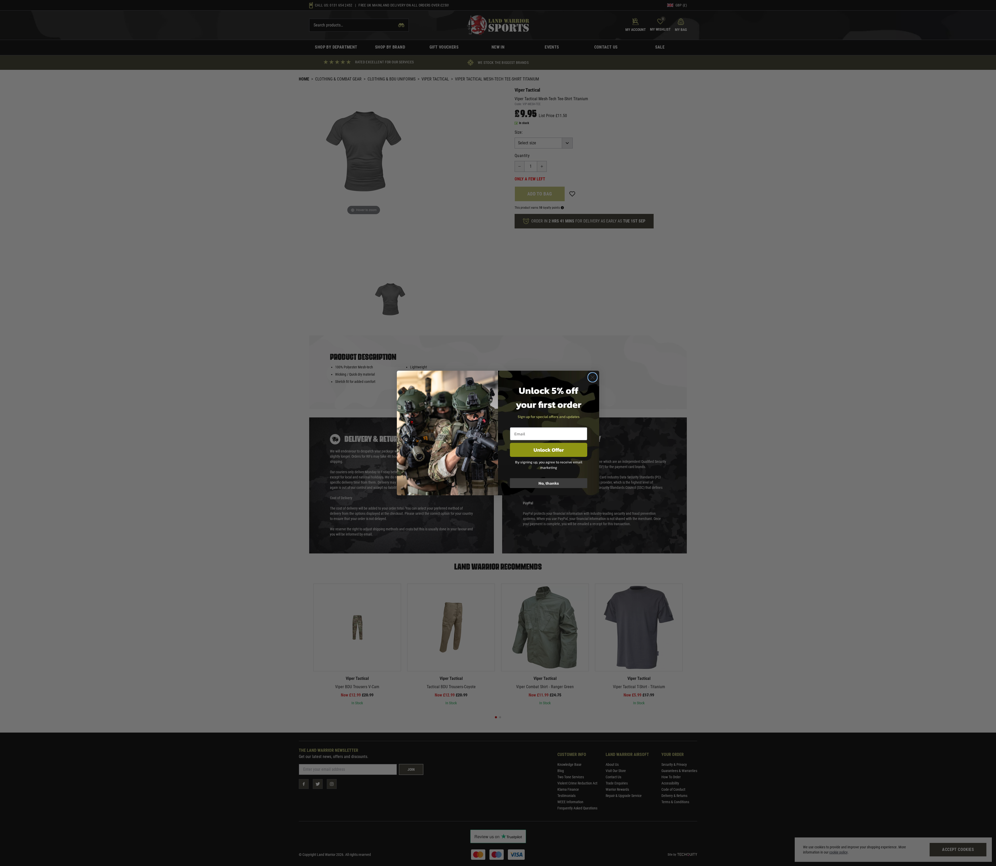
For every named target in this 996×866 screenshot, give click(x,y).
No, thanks (548, 483)
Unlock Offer (549, 450)
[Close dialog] (592, 377)
